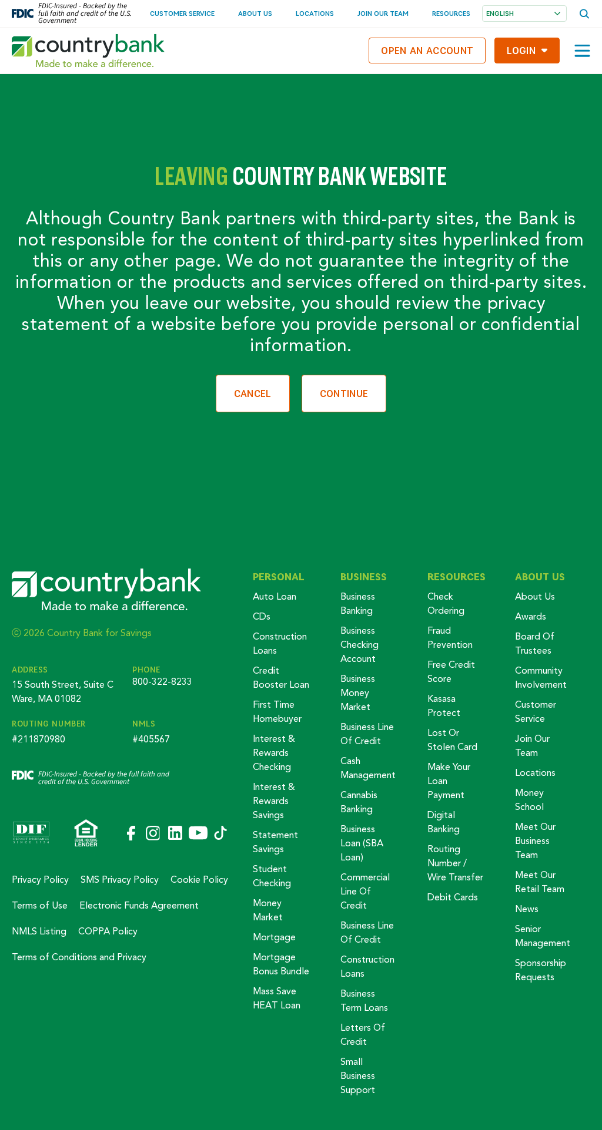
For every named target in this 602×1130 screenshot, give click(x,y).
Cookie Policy (199, 880)
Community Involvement (541, 678)
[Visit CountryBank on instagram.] (152, 833)
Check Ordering (445, 604)
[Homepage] (88, 50)
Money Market (268, 911)
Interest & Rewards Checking (274, 753)
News (527, 909)
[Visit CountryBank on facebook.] (130, 834)
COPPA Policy (108, 932)
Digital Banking (443, 823)
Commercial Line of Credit (365, 892)
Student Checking (272, 877)
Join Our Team (383, 13)
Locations (315, 13)
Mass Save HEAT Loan (276, 999)
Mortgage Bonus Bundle (281, 965)
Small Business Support (357, 1076)
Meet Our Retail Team (539, 882)
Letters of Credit (362, 1035)
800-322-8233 (162, 682)
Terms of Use (40, 906)
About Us (255, 13)
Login (521, 50)
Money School (529, 800)
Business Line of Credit (367, 734)
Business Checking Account (359, 645)
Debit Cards (452, 898)
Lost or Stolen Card (452, 740)
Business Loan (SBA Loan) (361, 844)
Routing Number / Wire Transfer (455, 864)
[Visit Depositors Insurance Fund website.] (31, 834)
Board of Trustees (534, 644)
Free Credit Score (451, 672)
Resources (451, 13)
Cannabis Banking (358, 803)
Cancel (253, 393)
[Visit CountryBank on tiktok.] (220, 834)
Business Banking (357, 604)
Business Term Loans (364, 1001)
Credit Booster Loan (281, 678)
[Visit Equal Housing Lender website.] (86, 834)
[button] (582, 50)
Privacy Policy (40, 880)
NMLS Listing (39, 932)
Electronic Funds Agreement (139, 906)
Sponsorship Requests (540, 971)
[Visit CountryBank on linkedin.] (174, 834)
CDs (261, 617)
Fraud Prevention (450, 638)
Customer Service (182, 13)
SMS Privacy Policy (120, 880)
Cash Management (368, 769)
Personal (279, 576)
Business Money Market (357, 693)
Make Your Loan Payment (448, 782)
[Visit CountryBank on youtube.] (198, 833)
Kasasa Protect (443, 706)
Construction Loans (280, 644)
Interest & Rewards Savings (274, 801)
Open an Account (427, 50)
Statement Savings (275, 843)
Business (363, 576)
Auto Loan (274, 597)
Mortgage (274, 938)
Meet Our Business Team (535, 841)
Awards (530, 617)
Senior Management (542, 937)
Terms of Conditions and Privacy (79, 958)
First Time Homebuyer (277, 712)
